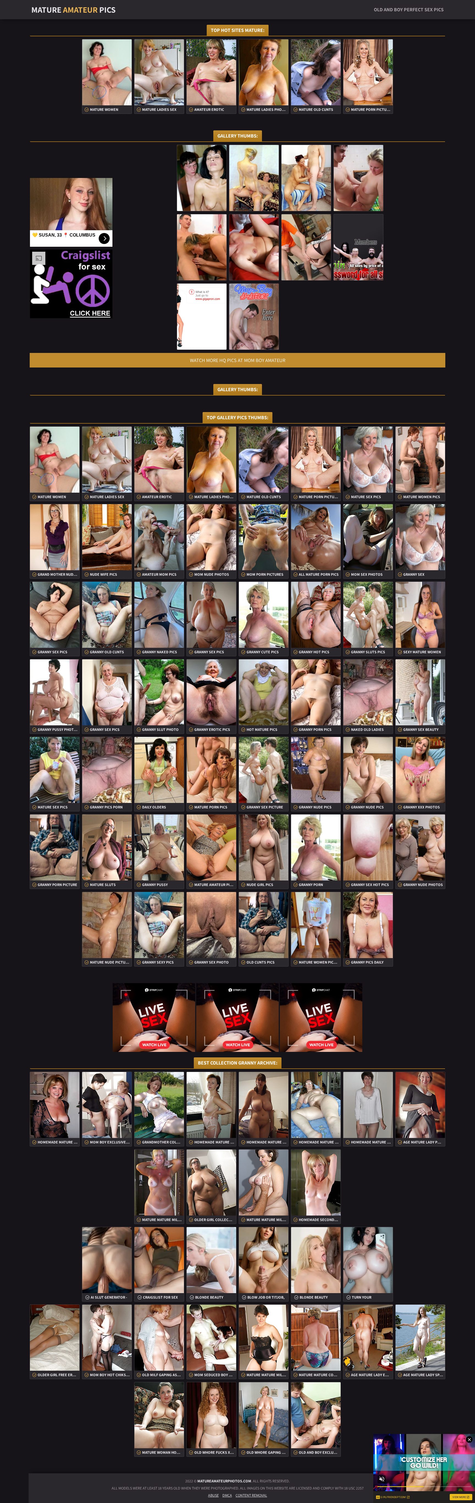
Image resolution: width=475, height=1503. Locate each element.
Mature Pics (73, 9)
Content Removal (251, 1495)
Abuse (213, 1495)
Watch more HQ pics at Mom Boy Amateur (237, 360)
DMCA (227, 1495)
